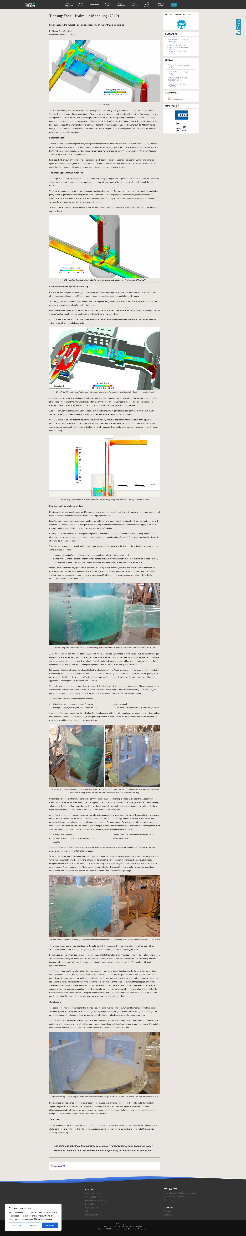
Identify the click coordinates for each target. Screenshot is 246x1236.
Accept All (50, 1225)
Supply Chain (107, 5)
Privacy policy (143, 1229)
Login (174, 5)
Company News (160, 5)
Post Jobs (168, 1200)
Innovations (94, 5)
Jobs (87, 1211)
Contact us (168, 1215)
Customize (16, 1225)
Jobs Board (134, 5)
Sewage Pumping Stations (179, 45)
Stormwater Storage (177, 52)
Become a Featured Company (176, 1197)
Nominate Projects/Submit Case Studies (180, 1193)
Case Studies (81, 5)
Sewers (172, 49)
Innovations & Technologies (96, 1200)
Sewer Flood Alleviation (178, 47)
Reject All (33, 1225)
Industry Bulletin (91, 1215)
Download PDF (60, 1166)
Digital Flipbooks (121, 5)
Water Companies (68, 5)
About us (167, 1211)
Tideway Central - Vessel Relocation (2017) (178, 79)
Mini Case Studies (147, 5)
